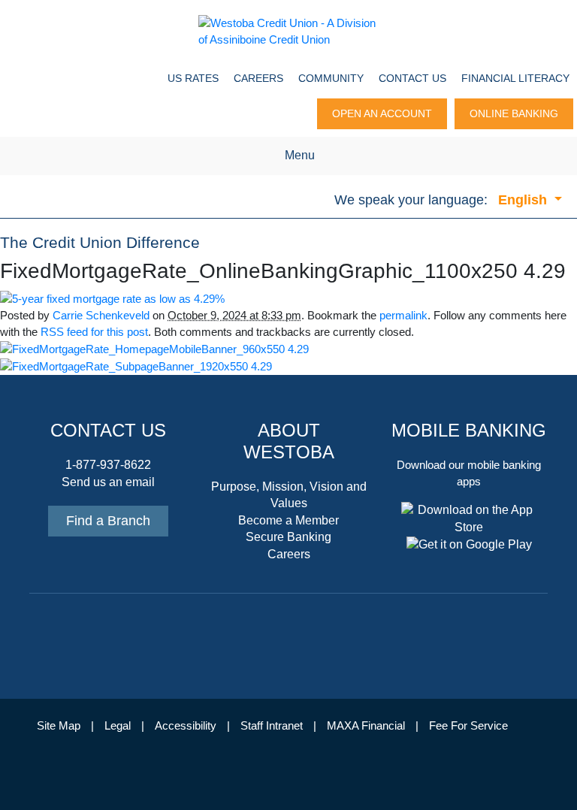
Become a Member (288, 520)
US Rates (193, 78)
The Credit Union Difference (100, 243)
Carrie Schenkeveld (101, 316)
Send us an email (108, 482)
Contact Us (412, 78)
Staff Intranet (271, 726)
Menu (300, 155)
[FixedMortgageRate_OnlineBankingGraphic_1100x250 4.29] (112, 298)
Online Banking (514, 113)
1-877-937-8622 (108, 464)
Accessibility (185, 726)
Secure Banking (288, 536)
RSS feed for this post (94, 332)
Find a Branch (108, 520)
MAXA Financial (366, 726)
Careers (258, 78)
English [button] (524, 199)
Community (331, 78)
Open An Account (382, 113)
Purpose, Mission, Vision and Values (289, 494)
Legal (117, 726)
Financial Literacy (515, 78)
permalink (403, 316)
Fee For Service (468, 726)
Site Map (58, 726)
